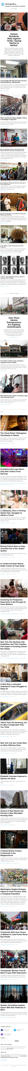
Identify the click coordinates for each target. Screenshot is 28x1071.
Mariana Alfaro (5, 160)
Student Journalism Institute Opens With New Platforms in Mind (13, 1007)
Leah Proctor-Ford (6, 1017)
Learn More (4, 1060)
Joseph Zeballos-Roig (6, 404)
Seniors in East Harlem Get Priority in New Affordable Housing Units (11, 813)
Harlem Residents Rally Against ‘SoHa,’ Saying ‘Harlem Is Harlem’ (14, 40)
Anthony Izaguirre (5, 90)
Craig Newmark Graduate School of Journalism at (14, 1056)
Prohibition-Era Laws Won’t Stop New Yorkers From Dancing (12, 471)
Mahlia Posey (5, 785)
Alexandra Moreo (16, 483)
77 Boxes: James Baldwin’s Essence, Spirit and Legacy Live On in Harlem (12, 277)
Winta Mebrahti (15, 613)
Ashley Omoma (5, 443)
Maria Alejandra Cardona (7, 483)
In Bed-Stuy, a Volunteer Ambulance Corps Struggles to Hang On (13, 686)
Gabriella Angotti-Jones (7, 863)
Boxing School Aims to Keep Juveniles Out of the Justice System (12, 548)
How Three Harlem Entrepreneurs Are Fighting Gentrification (14, 322)
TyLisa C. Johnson (5, 286)
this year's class (10, 1048)
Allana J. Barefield (5, 126)
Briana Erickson (5, 223)
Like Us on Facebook (6, 1030)
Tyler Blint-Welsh (14, 337)
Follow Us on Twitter (20, 1030)
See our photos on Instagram (8, 1034)
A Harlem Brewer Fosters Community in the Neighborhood (11, 853)
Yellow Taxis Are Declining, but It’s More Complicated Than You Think (13, 725)
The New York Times (5, 1055)
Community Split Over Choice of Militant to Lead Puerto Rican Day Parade (14, 934)
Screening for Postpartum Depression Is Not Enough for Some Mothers (13, 602)
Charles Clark (14, 57)
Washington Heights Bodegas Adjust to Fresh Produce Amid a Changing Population (13, 891)
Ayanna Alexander (6, 613)
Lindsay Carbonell (15, 658)
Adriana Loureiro (5, 557)
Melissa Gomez (5, 190)
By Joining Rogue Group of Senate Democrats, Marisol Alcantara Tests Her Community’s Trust (12, 150)
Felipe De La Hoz (5, 658)
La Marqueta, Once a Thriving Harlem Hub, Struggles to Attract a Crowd (13, 513)
